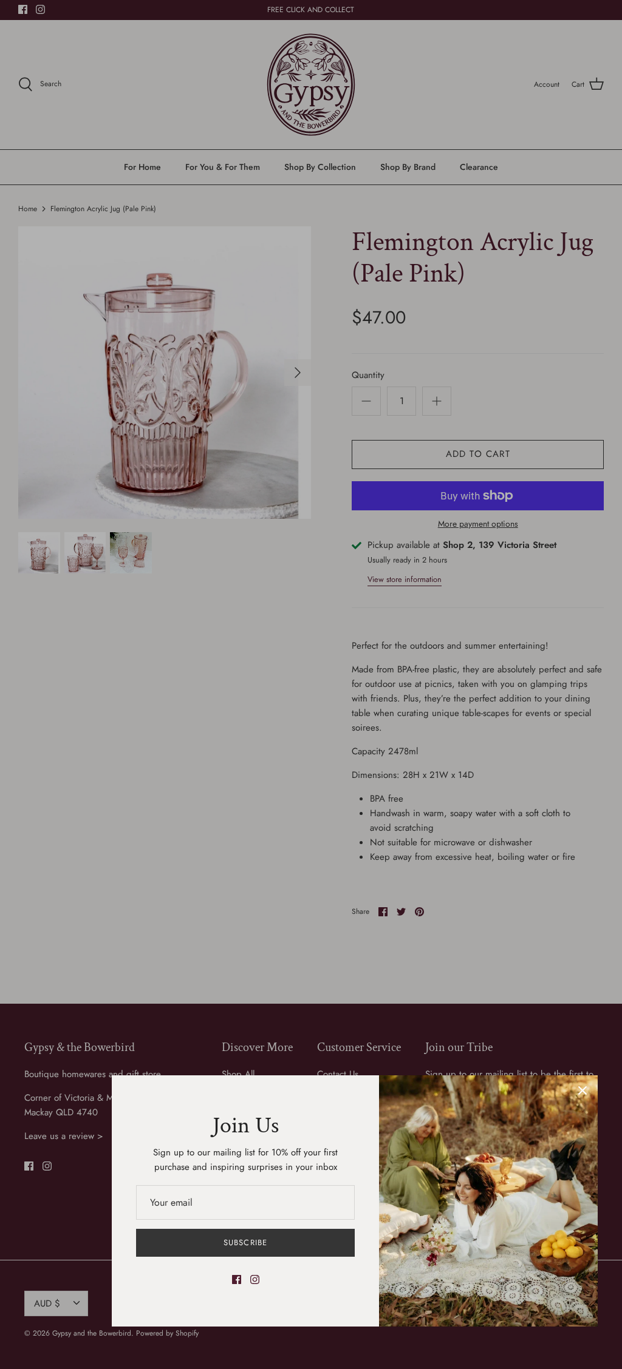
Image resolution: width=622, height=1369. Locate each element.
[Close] (582, 1090)
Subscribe (245, 1242)
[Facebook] (236, 1279)
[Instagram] (254, 1279)
